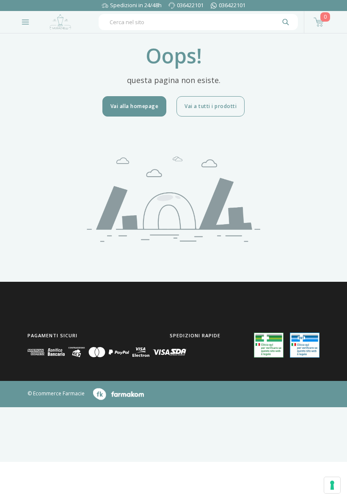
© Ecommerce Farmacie (56, 393)
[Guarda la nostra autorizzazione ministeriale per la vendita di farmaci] (269, 345)
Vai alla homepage (134, 106)
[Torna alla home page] (60, 22)
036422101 (190, 5)
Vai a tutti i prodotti (211, 106)
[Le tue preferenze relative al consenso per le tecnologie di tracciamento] (332, 485)
